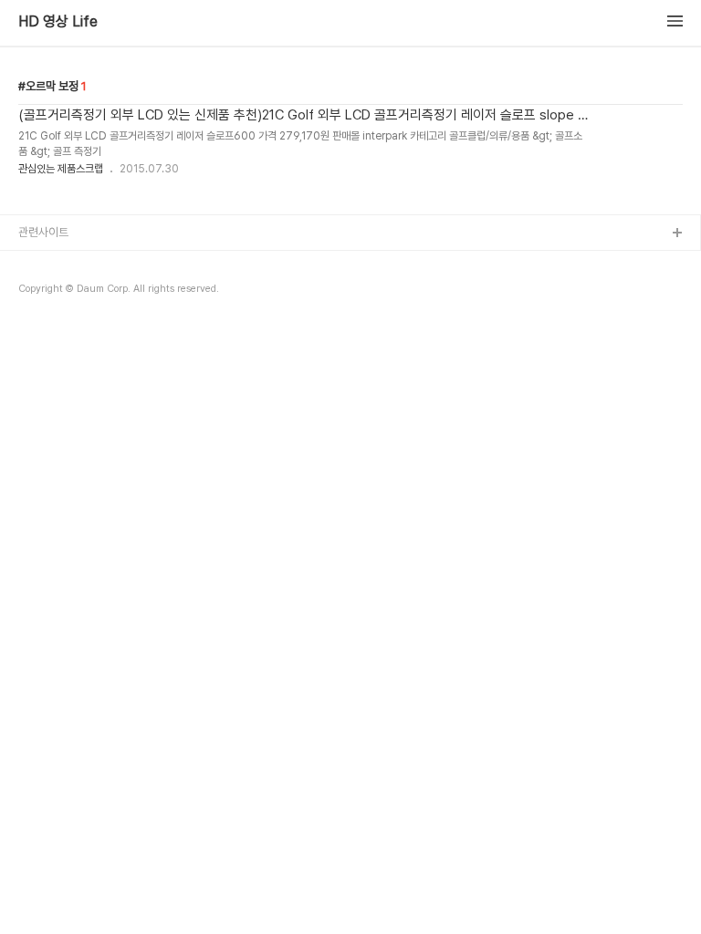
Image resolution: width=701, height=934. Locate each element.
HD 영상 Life (58, 22)
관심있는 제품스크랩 (60, 168)
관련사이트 (43, 232)
